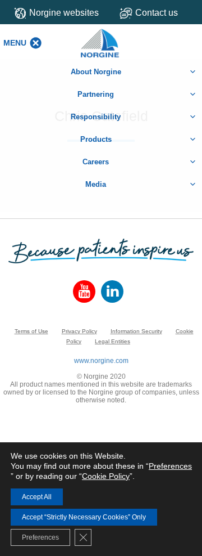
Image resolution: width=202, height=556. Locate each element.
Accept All (37, 497)
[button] (14, 43)
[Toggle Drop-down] (157, 13)
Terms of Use (31, 331)
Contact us (156, 12)
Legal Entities (112, 341)
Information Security (136, 331)
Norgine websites (64, 12)
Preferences (170, 465)
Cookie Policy (106, 476)
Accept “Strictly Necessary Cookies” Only (84, 517)
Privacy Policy (79, 331)
